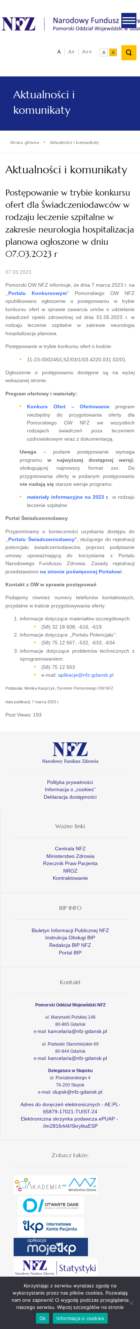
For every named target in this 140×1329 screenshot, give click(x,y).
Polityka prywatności (70, 782)
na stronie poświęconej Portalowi (81, 571)
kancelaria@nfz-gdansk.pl (77, 1031)
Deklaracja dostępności (70, 797)
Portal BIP (70, 952)
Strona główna (24, 142)
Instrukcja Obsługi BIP (70, 937)
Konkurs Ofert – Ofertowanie (68, 406)
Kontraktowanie (70, 878)
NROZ (70, 871)
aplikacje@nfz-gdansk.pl (85, 675)
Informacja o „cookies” (70, 789)
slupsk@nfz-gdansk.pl (77, 1092)
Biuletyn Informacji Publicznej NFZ (70, 930)
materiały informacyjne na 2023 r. (68, 497)
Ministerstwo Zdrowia (70, 856)
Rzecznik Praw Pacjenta (70, 863)
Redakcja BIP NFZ (70, 945)
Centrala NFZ (70, 848)
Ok (42, 1318)
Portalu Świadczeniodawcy (41, 539)
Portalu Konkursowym (37, 293)
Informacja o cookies (80, 1318)
